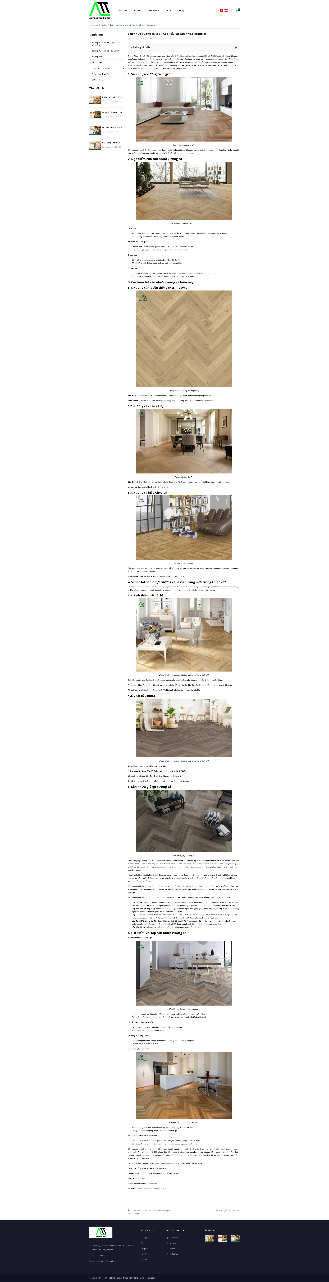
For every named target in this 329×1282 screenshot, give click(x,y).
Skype (172, 1248)
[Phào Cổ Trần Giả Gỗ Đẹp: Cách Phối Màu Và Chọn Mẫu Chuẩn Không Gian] (95, 130)
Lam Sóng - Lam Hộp (101, 68)
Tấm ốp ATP (97, 56)
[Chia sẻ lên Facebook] (225, 1210)
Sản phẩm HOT (98, 80)
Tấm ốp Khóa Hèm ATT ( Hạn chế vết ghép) (106, 43)
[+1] (238, 1210)
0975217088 (97, 1255)
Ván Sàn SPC (97, 62)
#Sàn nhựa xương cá (161, 1210)
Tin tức (168, 11)
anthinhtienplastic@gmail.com (104, 1261)
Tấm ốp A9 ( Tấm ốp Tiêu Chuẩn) (106, 51)
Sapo (153, 1278)
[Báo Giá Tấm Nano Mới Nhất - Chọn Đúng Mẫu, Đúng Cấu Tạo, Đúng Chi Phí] (95, 115)
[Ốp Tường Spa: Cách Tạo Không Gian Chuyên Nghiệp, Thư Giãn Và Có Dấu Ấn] (95, 145)
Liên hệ (181, 11)
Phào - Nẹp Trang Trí (100, 74)
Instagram (174, 1254)
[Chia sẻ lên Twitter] (229, 1210)
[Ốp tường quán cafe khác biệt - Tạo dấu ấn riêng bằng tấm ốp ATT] (95, 99)
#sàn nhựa (147, 1210)
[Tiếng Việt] (221, 10)
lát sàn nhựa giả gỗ (162, 1163)
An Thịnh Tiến (147, 68)
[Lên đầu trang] (325, 1266)
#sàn (139, 1210)
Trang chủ (122, 11)
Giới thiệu (137, 11)
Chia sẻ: (219, 1210)
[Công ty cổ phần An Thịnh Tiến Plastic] (100, 1232)
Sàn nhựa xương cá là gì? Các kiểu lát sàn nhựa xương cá (167, 34)
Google (173, 1243)
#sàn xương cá (134, 1213)
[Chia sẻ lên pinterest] (233, 1210)
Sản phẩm (153, 11)
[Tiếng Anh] (226, 10)
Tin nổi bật (96, 88)
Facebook (174, 1237)
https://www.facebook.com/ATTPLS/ (152, 1188)
